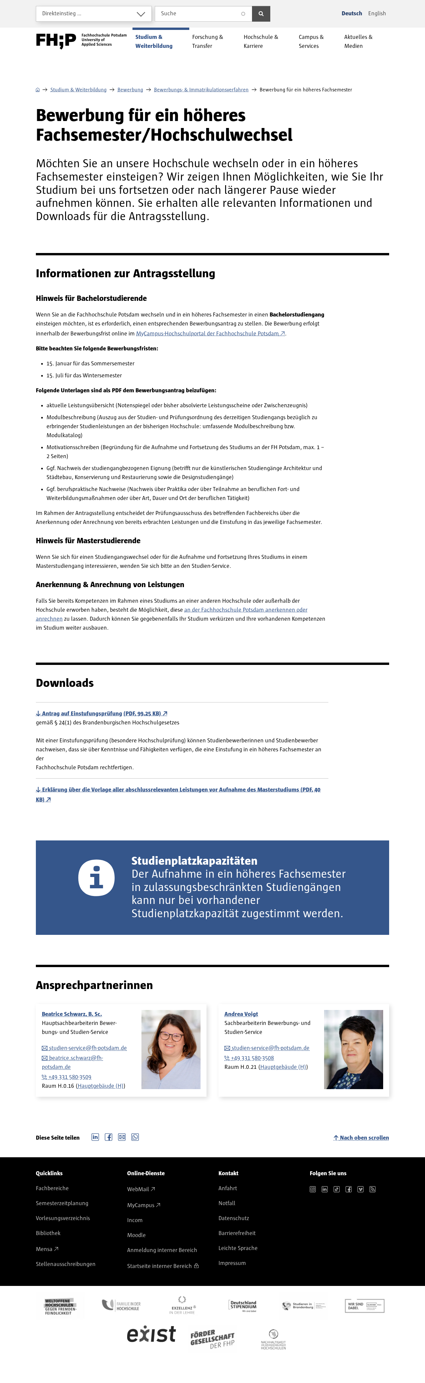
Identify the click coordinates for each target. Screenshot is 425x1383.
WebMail (138, 1190)
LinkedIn (95, 1136)
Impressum (232, 1263)
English (377, 14)
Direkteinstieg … (62, 14)
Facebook (108, 1136)
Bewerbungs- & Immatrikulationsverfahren (201, 89)
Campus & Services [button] (311, 41)
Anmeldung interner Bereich (162, 1250)
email (122, 1136)
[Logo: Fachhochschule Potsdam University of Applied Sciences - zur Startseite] (81, 42)
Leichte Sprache (238, 1248)
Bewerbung (130, 89)
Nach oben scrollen (364, 1138)
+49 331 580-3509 (69, 1077)
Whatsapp (135, 1136)
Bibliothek (48, 1233)
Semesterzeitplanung (62, 1203)
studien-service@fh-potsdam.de (88, 1048)
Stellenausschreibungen (66, 1264)
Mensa (44, 1249)
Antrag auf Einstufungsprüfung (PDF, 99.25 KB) (101, 714)
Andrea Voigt (241, 1014)
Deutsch (352, 14)
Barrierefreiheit (237, 1233)
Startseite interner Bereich (159, 1266)
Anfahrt (227, 1189)
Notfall (226, 1203)
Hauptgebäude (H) (101, 1086)
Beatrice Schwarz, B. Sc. (72, 1014)
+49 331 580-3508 (252, 1058)
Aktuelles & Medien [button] (358, 41)
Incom (135, 1220)
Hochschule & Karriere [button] (261, 41)
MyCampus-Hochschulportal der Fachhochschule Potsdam (207, 334)
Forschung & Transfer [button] (207, 41)
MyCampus (140, 1205)
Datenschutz (233, 1218)
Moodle (136, 1235)
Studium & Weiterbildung (78, 89)
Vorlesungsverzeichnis (63, 1218)
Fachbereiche (52, 1189)
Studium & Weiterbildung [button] (154, 41)
